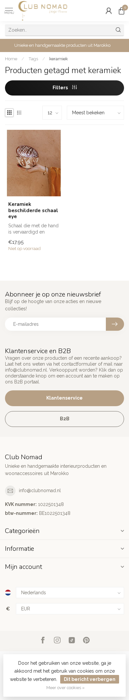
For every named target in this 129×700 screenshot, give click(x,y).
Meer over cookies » (65, 687)
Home (11, 58)
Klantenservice (64, 398)
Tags (33, 58)
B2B (64, 418)
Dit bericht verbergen (89, 679)
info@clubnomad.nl (40, 490)
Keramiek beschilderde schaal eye (33, 210)
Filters (61, 87)
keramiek (58, 58)
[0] (121, 10)
